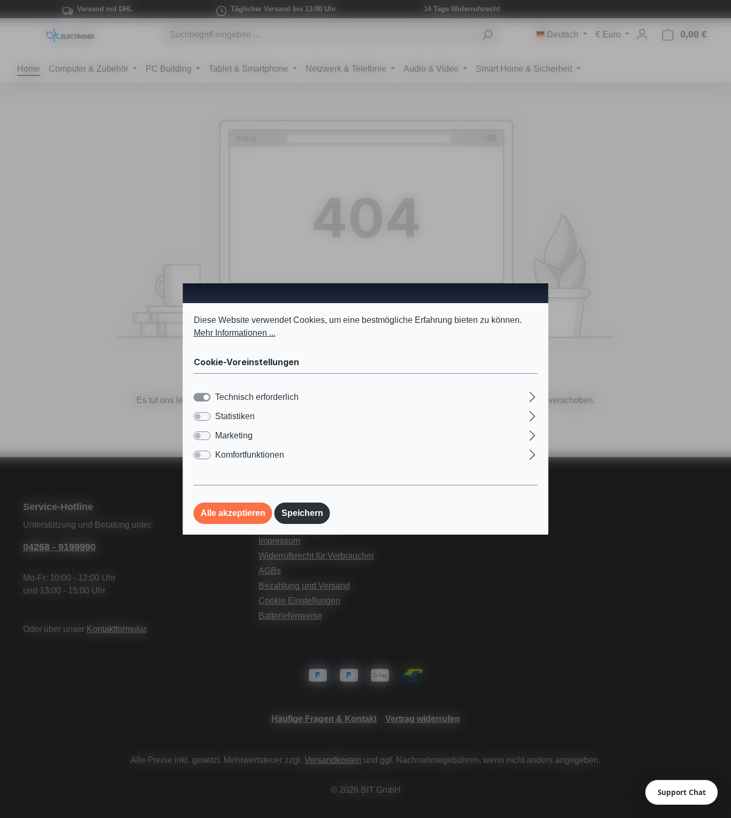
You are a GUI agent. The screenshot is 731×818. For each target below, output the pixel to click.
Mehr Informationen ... (235, 332)
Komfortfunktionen (249, 454)
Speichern (302, 513)
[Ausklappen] (532, 396)
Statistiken (235, 416)
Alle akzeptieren (233, 513)
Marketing (234, 435)
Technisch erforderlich (257, 397)
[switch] (202, 416)
